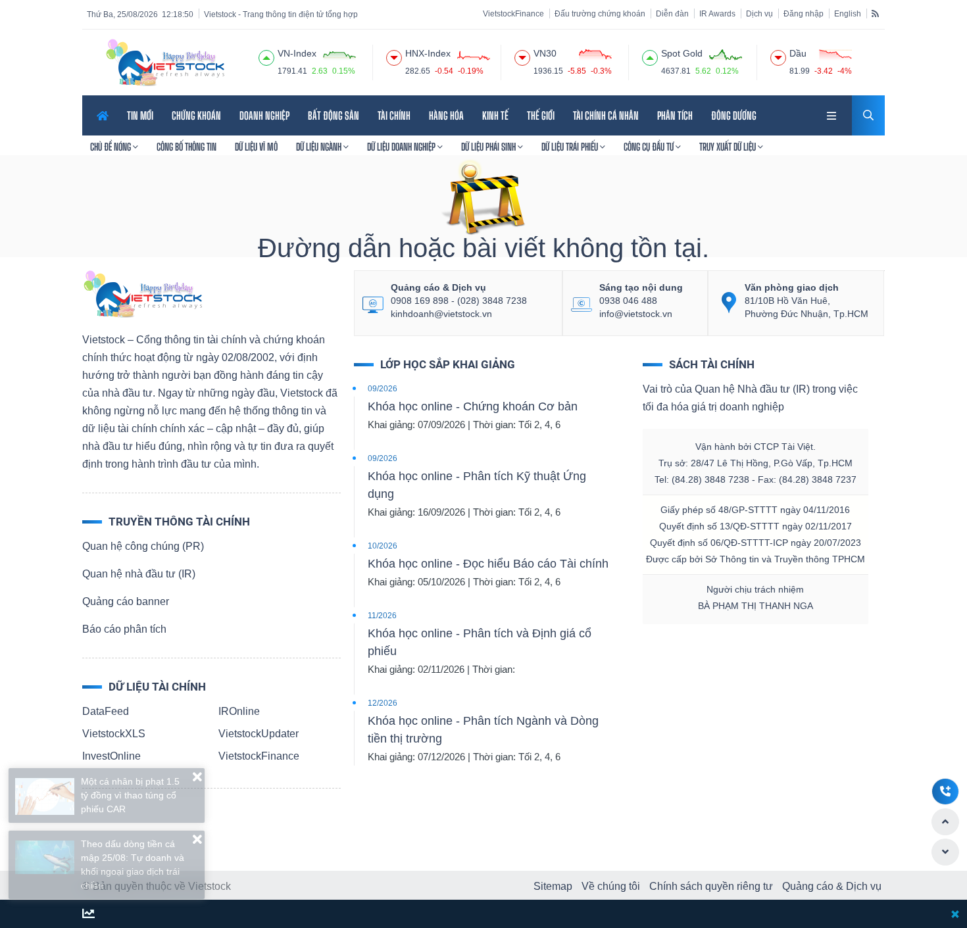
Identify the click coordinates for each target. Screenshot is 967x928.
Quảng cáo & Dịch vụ (831, 886)
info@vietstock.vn (635, 313)
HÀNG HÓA (446, 115)
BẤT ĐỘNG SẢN (333, 115)
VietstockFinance (513, 13)
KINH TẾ (495, 115)
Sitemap (552, 886)
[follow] (88, 914)
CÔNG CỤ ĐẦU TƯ (650, 147)
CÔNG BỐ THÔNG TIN (186, 147)
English (847, 13)
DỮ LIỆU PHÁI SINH (489, 147)
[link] (833, 114)
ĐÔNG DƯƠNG (733, 115)
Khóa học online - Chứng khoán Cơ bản (473, 406)
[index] (266, 56)
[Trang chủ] (142, 293)
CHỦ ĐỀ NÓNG (111, 147)
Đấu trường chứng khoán (600, 13)
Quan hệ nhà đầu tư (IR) (138, 573)
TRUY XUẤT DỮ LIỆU (728, 147)
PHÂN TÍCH (675, 115)
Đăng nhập (803, 13)
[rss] (875, 13)
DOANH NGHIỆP (264, 115)
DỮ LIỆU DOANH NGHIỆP (402, 147)
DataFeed (105, 711)
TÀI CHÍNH (394, 115)
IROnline (239, 711)
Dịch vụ (759, 13)
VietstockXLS (113, 733)
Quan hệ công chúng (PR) (143, 546)
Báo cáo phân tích (124, 629)
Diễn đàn (672, 13)
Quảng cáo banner (125, 601)
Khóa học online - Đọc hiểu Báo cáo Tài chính (488, 563)
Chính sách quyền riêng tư (711, 886)
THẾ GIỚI (541, 115)
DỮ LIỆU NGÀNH (319, 147)
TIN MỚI (140, 115)
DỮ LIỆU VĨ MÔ (256, 147)
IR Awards (717, 13)
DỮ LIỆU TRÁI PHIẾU (570, 147)
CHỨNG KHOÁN (196, 115)
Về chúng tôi (611, 886)
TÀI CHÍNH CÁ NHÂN (606, 115)
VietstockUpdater (258, 733)
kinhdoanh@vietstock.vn (441, 313)
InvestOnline (111, 756)
